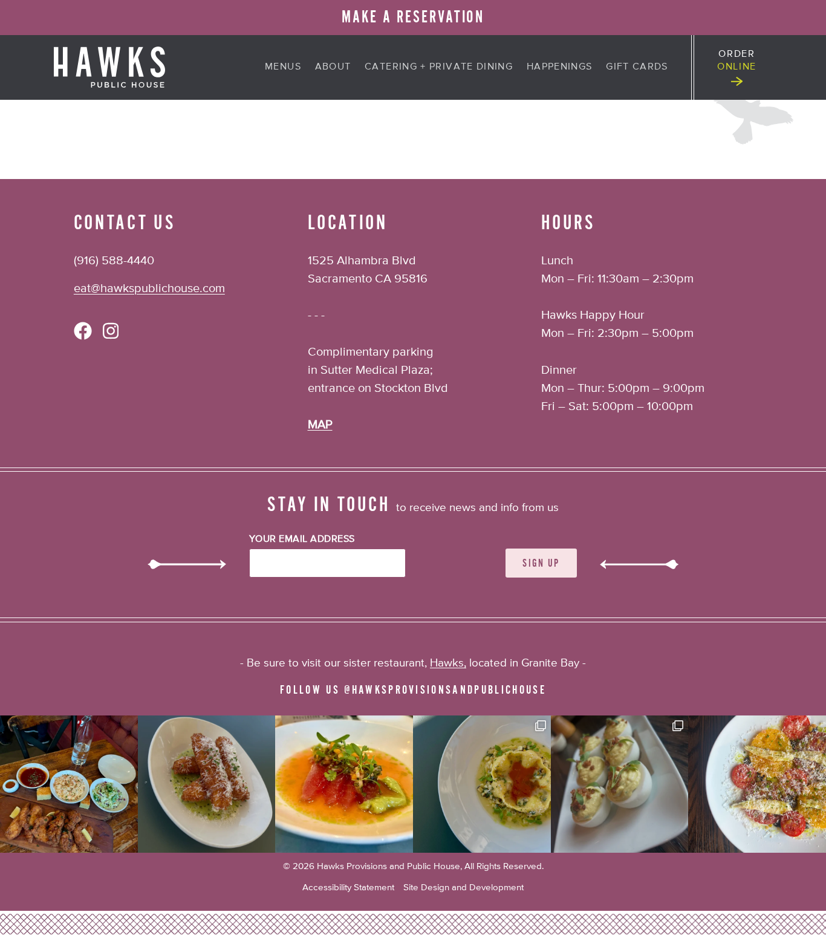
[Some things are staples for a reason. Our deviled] (620, 784)
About (333, 67)
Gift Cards (637, 67)
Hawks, (448, 663)
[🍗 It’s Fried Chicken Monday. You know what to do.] (69, 784)
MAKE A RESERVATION (413, 17)
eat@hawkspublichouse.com (149, 288)
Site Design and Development (463, 887)
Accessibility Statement (348, 887)
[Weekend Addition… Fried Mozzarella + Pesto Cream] (207, 784)
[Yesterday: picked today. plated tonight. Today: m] (757, 784)
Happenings (560, 67)
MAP (320, 425)
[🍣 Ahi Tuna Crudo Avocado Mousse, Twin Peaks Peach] (344, 784)
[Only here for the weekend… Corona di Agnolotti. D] (482, 784)
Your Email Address (302, 539)
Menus (283, 67)
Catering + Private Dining (439, 67)
